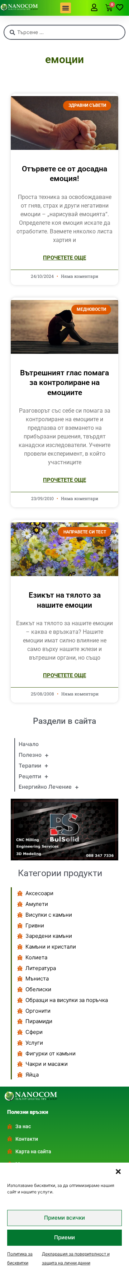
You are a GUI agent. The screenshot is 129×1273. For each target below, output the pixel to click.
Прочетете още (64, 258)
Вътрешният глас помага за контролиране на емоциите (64, 383)
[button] (118, 1171)
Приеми (64, 1237)
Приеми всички (64, 1217)
